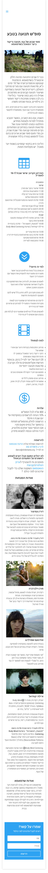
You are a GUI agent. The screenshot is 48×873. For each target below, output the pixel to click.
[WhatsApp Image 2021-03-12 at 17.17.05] (24, 71)
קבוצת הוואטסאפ (35, 467)
